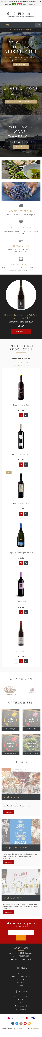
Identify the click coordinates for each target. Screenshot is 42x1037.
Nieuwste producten (21, 362)
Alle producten (21, 1009)
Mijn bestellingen (21, 1000)
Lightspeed (36, 1028)
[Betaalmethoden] (8, 1018)
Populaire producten (21, 366)
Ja (14, 4)
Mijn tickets (21, 1003)
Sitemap (21, 985)
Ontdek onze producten (21, 101)
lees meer (21, 147)
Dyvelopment (25, 1030)
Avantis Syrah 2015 (21, 503)
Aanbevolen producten (21, 358)
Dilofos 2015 (21, 602)
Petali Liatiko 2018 (21, 651)
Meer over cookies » (30, 4)
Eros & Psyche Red (21, 405)
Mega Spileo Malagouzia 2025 (21, 552)
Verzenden (21, 982)
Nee (19, 4)
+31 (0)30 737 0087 (22, 956)
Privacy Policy (21, 979)
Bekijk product (21, 331)
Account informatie (21, 997)
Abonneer (21, 938)
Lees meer (21, 64)
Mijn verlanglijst (21, 1006)
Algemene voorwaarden (21, 976)
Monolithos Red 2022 (21, 454)
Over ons (21, 973)
